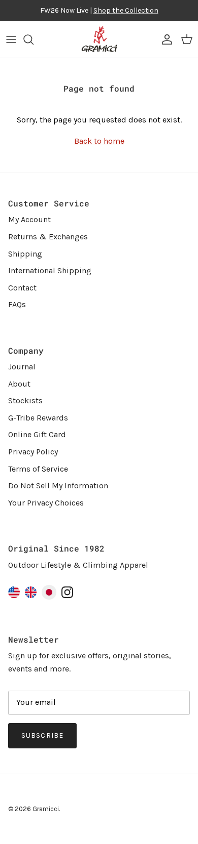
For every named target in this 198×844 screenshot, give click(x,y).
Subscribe (42, 735)
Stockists (25, 400)
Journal (22, 366)
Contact (22, 287)
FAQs (17, 304)
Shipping (25, 254)
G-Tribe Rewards (38, 418)
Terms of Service (38, 469)
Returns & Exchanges (48, 236)
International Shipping (49, 270)
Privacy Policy (33, 451)
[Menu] (11, 39)
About (19, 384)
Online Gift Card (37, 434)
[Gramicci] (99, 39)
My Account (29, 219)
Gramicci (45, 809)
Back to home (99, 141)
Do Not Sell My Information (58, 485)
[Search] (33, 39)
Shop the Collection (125, 10)
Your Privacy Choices (46, 503)
